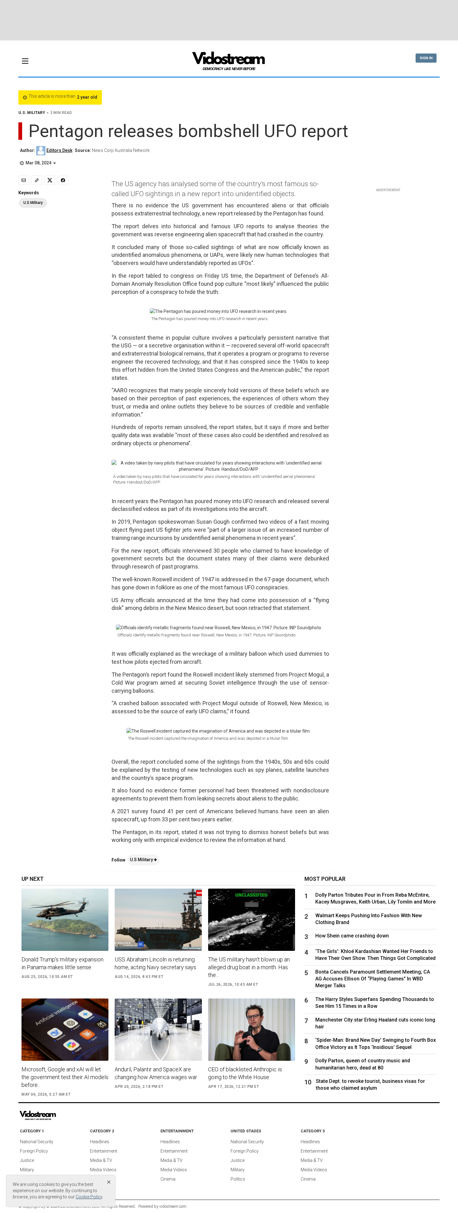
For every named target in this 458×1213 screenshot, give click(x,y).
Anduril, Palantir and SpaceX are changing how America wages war (156, 1073)
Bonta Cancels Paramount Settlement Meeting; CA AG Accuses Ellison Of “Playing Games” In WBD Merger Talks (372, 979)
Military (27, 1169)
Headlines (99, 1141)
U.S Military (142, 859)
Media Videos (103, 1169)
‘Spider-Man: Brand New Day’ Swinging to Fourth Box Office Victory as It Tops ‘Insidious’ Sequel (375, 1043)
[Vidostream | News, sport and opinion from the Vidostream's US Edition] (59, 1116)
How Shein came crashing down (352, 936)
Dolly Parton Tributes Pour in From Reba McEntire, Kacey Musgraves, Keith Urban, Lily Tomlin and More (375, 898)
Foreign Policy (34, 1151)
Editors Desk (59, 150)
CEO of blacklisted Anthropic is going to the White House (245, 1073)
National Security (36, 1141)
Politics (238, 1179)
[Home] (229, 62)
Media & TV (101, 1160)
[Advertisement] (229, 20)
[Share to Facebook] (63, 180)
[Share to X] (50, 180)
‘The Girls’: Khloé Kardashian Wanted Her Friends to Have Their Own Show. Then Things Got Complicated (375, 954)
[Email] (23, 180)
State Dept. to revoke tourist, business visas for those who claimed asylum (370, 1084)
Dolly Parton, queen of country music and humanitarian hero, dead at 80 (362, 1064)
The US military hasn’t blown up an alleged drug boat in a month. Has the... (249, 967)
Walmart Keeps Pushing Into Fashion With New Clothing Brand (368, 919)
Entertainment (103, 1151)
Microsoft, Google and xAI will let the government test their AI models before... (64, 1077)
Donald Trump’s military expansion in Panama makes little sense (62, 963)
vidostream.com (172, 1206)
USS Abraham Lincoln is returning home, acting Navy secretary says (155, 963)
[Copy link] (36, 180)
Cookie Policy (89, 1196)
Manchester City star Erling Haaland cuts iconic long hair (375, 1023)
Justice (27, 1160)
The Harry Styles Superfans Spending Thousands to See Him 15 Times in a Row (374, 1002)
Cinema (167, 1179)
